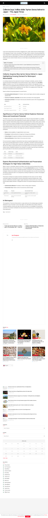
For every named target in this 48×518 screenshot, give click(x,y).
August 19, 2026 (5, 361)
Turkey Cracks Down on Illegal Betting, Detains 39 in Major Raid (20, 391)
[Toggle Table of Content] (42, 63)
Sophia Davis (7, 488)
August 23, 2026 (20, 344)
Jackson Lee (7, 476)
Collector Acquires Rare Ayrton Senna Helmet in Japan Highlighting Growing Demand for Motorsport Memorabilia (22, 65)
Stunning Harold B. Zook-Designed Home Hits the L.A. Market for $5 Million (38, 341)
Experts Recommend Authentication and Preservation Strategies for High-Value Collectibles (22, 68)
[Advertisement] (24, 45)
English (6, 365)
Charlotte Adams (8, 470)
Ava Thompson (13, 14)
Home (4, 6)
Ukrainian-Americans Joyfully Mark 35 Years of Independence (19, 386)
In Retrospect (7, 70)
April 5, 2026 (20, 14)
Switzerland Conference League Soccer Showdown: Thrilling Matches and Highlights (24, 395)
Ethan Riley (7, 472)
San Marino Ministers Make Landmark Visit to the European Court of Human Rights (38, 359)
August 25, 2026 (5, 344)
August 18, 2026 (20, 360)
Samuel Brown (7, 486)
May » (7, 458)
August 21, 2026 (35, 344)
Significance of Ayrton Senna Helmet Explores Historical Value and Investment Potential (21, 67)
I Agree (27, 516)
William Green (7, 492)
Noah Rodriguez (8, 482)
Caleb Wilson (7, 468)
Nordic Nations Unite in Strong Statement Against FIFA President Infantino (22, 400)
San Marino (7, 6)
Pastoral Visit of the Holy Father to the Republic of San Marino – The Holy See (24, 341)
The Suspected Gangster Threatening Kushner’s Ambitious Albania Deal (21, 418)
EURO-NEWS (7, 478)
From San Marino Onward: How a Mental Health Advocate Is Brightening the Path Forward (9, 359)
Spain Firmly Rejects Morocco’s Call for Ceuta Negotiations (19, 409)
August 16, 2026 (35, 361)
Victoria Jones (7, 490)
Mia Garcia (7, 480)
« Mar (4, 458)
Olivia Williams (7, 484)
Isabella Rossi (7, 474)
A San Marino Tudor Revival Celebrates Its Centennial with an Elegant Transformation (9, 341)
